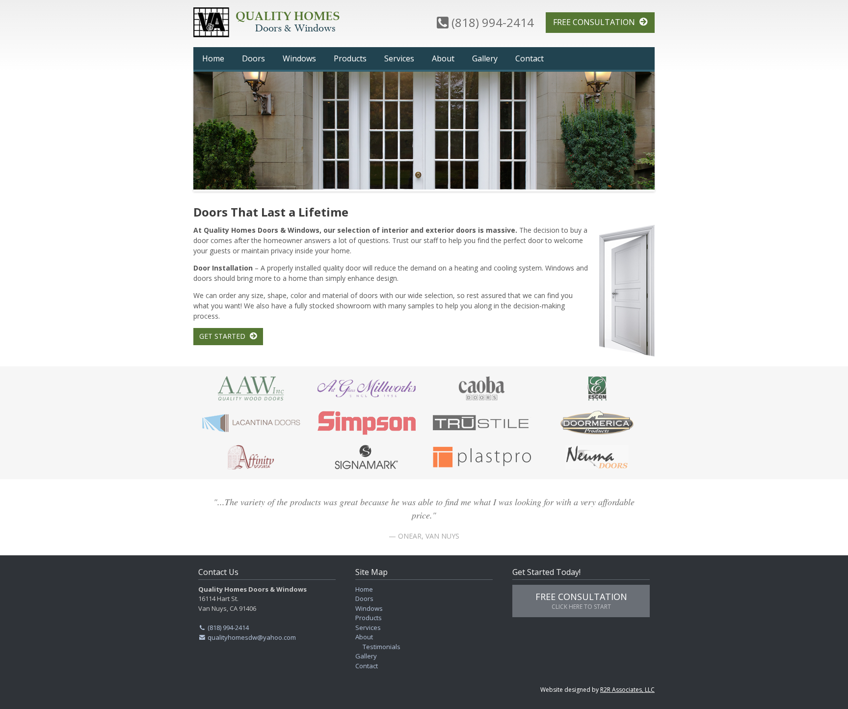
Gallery (485, 58)
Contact (529, 58)
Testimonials (381, 646)
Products (350, 58)
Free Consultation (595, 22)
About (443, 58)
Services (399, 58)
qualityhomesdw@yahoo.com (251, 637)
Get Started (223, 336)
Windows (299, 58)
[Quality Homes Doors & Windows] (276, 22)
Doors (253, 58)
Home (213, 58)
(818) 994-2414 (491, 23)
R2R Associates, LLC (627, 689)
